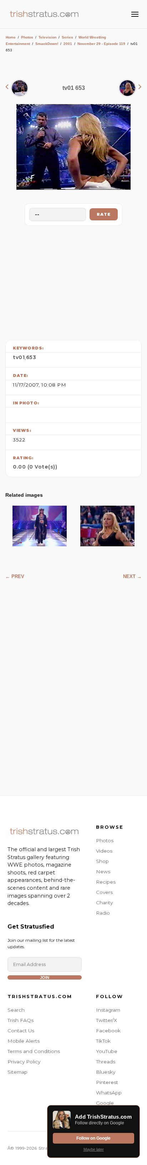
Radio (103, 913)
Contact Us (20, 1030)
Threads (105, 1061)
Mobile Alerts (23, 1041)
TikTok (103, 1041)
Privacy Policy (23, 1061)
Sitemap (17, 1072)
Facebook (108, 1030)
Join (44, 977)
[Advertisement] (73, 281)
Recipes (106, 882)
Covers (104, 892)
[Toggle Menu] (135, 14)
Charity (104, 902)
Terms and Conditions (33, 1051)
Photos (27, 37)
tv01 (19, 357)
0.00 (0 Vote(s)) (35, 467)
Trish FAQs (20, 1020)
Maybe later (93, 1149)
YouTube (106, 1051)
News (103, 871)
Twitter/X (106, 1020)
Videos (104, 851)
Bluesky (105, 1072)
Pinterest (107, 1082)
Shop (102, 861)
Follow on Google (93, 1138)
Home (11, 37)
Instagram (108, 1010)
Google (105, 1103)
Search (16, 1010)
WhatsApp (109, 1092)
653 (31, 357)
